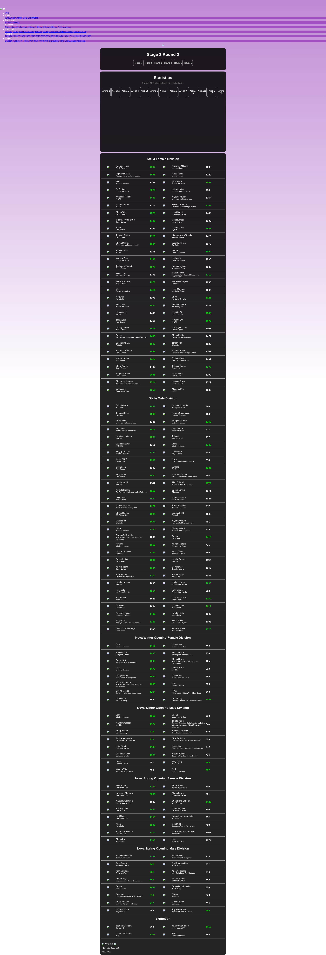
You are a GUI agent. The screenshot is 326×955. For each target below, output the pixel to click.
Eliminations (65, 27)
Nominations (11, 27)
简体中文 (38, 41)
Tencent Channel (26, 32)
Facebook (53, 32)
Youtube (38, 32)
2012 (68, 36)
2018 (38, 36)
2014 (58, 36)
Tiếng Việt (63, 41)
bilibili (45, 32)
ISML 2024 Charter (13, 18)
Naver (79, 32)
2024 (7, 36)
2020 (27, 36)
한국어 (24, 41)
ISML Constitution (30, 18)
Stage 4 (55, 27)
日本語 (30, 41)
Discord (8, 32)
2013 (63, 36)
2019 (33, 36)
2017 (43, 36)
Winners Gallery (12, 22)
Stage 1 (33, 27)
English (8, 41)
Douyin (72, 32)
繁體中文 (47, 41)
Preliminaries (23, 27)
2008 (88, 36)
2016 (48, 36)
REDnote (64, 32)
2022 (17, 36)
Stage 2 (40, 27)
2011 (73, 36)
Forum (15, 32)
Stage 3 (48, 27)
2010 (78, 36)
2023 (12, 36)
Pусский (16, 41)
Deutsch (55, 41)
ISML (7, 13)
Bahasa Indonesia (77, 41)
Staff (84, 32)
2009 (83, 36)
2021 (22, 36)
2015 (53, 36)
